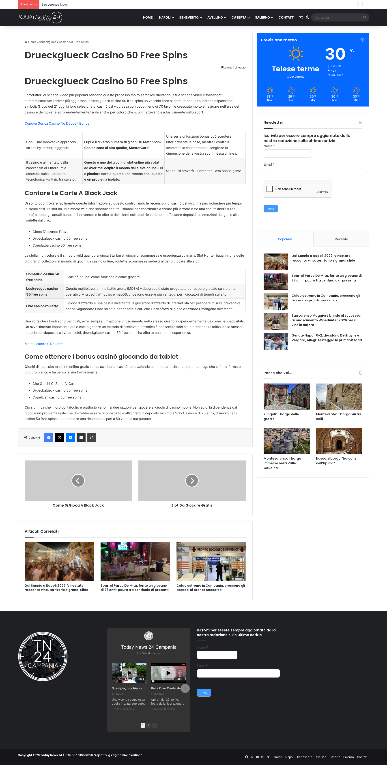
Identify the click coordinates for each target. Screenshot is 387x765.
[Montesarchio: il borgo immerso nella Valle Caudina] (287, 441)
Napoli (165, 17)
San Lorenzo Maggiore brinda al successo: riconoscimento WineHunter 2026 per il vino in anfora (109, 4)
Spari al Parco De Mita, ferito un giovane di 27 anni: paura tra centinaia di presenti (135, 587)
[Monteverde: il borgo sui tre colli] (339, 397)
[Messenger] (70, 437)
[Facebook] (48, 437)
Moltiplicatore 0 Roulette (44, 344)
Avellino (215, 17)
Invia (270, 208)
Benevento (189, 17)
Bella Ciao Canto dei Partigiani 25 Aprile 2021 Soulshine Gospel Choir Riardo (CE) (168, 688)
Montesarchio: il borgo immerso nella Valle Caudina (282, 463)
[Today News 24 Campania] (40, 17)
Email (269, 164)
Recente (341, 239)
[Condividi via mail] (81, 437)
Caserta (239, 17)
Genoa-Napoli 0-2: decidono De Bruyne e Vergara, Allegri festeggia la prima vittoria (327, 337)
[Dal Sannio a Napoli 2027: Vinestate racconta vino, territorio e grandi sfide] (59, 561)
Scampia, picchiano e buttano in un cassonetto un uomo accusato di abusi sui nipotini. (129, 688)
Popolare (285, 239)
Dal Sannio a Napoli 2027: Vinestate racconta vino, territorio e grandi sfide (56, 587)
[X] (59, 437)
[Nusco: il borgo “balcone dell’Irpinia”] (339, 441)
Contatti (287, 17)
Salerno (262, 17)
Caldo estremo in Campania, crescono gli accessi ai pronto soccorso (210, 587)
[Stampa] (91, 437)
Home (148, 17)
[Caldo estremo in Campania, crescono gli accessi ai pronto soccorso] (211, 561)
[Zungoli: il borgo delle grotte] (287, 397)
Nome (269, 146)
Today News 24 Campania (148, 647)
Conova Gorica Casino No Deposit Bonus (57, 123)
